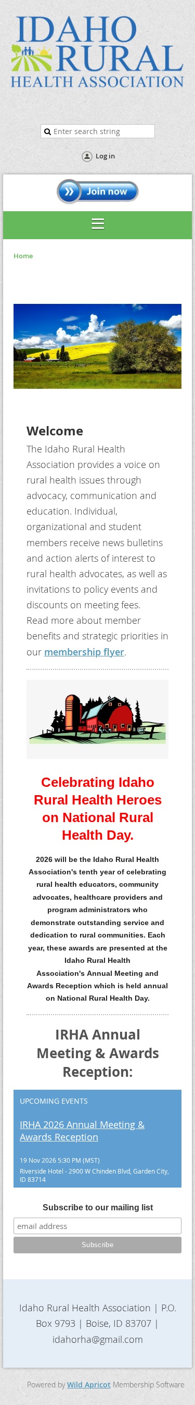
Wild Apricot (89, 1384)
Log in (105, 155)
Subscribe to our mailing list (98, 1207)
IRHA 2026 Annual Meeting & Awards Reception (82, 1130)
